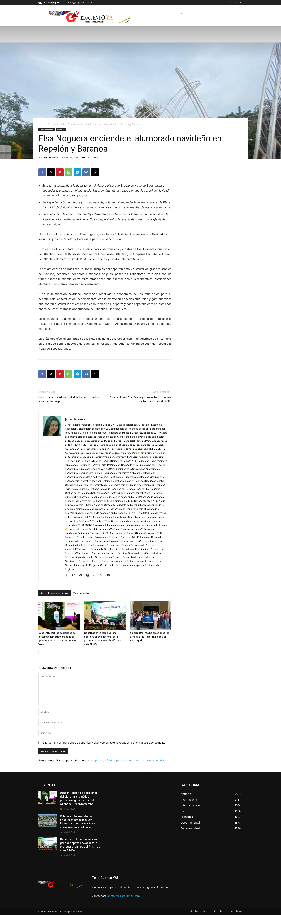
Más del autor (81, 593)
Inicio (41, 124)
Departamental (56, 124)
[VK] (86, 172)
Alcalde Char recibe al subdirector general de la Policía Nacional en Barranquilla (149, 636)
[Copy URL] (95, 172)
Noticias (60, 129)
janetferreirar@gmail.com (123, 896)
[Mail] (82, 575)
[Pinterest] (60, 172)
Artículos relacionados (54, 593)
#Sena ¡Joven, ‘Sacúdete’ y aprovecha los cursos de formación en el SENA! (140, 399)
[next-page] (47, 652)
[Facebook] (230, 3)
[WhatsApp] (68, 172)
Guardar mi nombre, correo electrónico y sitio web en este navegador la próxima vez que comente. (104, 742)
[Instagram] (235, 3)
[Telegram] (77, 172)
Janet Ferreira (50, 157)
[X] (240, 3)
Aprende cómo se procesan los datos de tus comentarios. (129, 760)
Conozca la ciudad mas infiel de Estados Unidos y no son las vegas (68, 399)
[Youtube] (109, 575)
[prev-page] (40, 652)
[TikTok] (96, 575)
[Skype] (89, 575)
